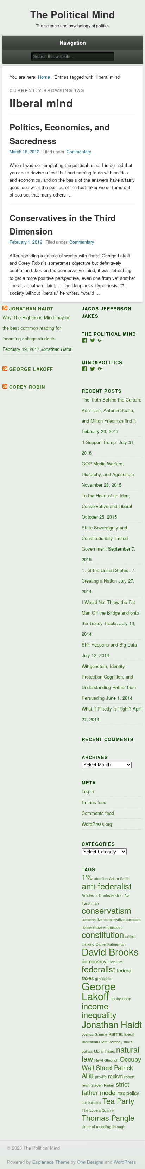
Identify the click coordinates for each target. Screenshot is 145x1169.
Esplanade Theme (50, 1161)
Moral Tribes (104, 1051)
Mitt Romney (111, 1042)
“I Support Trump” (99, 442)
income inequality (99, 1010)
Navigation (72, 42)
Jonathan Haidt (31, 308)
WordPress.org (97, 824)
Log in (88, 791)
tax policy (128, 1093)
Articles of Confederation (102, 895)
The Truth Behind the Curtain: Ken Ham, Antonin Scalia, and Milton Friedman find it (111, 410)
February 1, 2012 (26, 242)
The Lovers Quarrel (98, 1110)
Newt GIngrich (106, 1060)
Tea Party (118, 1100)
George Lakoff (31, 369)
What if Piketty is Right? (106, 708)
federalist (98, 969)
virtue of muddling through (103, 1126)
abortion (101, 878)
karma (116, 1033)
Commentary (79, 151)
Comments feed (98, 813)
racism (115, 1076)
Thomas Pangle (108, 1117)
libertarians (91, 1042)
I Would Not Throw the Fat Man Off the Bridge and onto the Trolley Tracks (110, 613)
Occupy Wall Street (111, 1063)
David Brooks (110, 951)
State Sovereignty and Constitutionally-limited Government (105, 538)
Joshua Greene (94, 1034)
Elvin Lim (115, 961)
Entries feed (94, 802)
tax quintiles (91, 1102)
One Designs (90, 1161)
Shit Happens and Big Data (109, 644)
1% (87, 876)
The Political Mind (72, 14)
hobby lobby (121, 998)
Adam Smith (119, 878)
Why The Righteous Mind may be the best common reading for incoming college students (36, 328)
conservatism (106, 910)
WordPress (125, 1161)
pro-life (101, 1076)
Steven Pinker (102, 1085)
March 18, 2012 (24, 151)
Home (44, 76)
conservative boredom (122, 919)
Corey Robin (27, 387)
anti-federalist (107, 886)
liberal (129, 1034)
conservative (92, 919)
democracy (94, 961)
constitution (103, 934)
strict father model (105, 1088)
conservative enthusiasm (102, 927)
